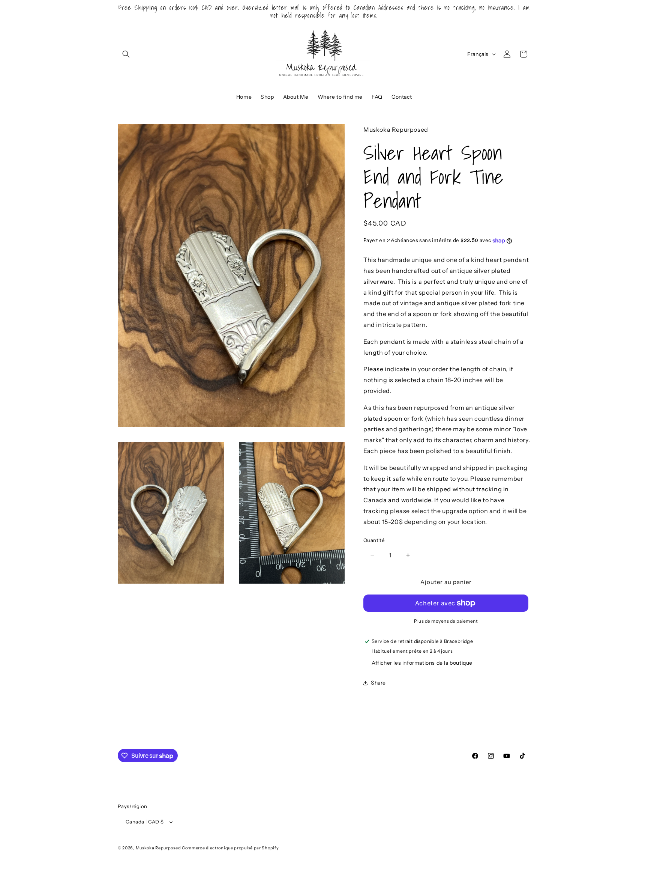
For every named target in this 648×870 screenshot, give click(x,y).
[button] (126, 54)
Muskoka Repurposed (158, 848)
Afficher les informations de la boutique (422, 662)
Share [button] (378, 682)
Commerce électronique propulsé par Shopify (230, 848)
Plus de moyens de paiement (446, 621)
